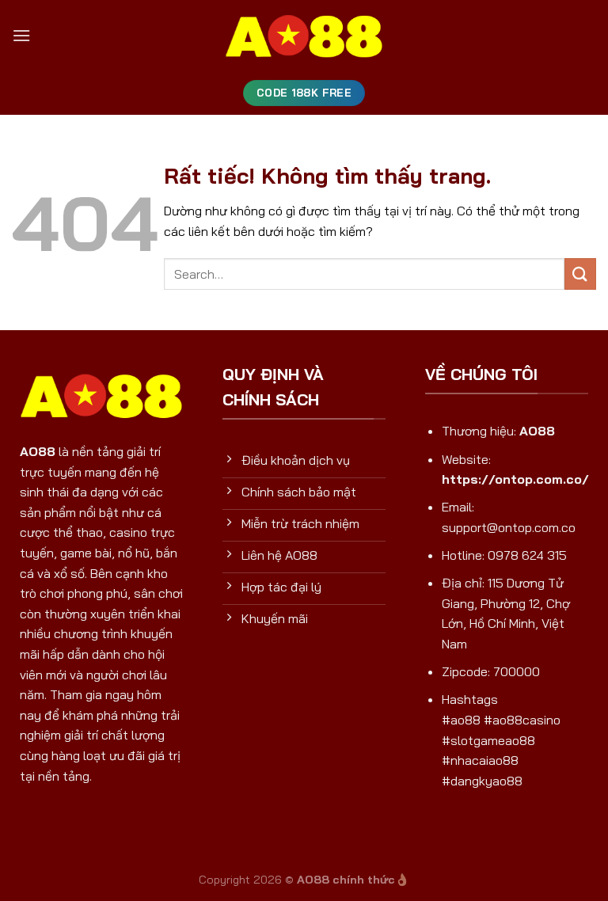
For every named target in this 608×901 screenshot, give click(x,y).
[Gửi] (580, 273)
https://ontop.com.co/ (515, 479)
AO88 (37, 451)
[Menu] (21, 35)
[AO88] (304, 36)
